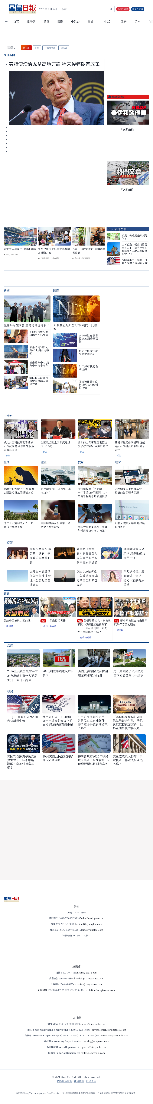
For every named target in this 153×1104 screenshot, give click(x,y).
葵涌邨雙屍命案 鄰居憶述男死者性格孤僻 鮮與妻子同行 (130, 446)
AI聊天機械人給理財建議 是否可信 (130, 525)
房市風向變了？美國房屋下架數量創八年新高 (128, 673)
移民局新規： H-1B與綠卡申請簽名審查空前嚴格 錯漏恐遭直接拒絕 (57, 720)
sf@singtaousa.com (86, 972)
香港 (119, 455)
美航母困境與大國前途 (17, 620)
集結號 (52, 626)
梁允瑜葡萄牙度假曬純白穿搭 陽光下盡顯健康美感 (133, 578)
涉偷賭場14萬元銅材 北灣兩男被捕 (39, 350)
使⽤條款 (79, 1081)
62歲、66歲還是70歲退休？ (134, 237)
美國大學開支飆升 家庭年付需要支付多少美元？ (92, 528)
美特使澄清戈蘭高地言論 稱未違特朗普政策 (54, 64)
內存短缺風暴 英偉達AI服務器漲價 (88, 338)
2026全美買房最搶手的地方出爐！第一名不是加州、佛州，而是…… (22, 675)
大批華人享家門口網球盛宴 (20, 249)
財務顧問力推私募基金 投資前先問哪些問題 (129, 490)
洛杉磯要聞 (85, 258)
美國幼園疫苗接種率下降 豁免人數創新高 (55, 525)
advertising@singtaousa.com (88, 978)
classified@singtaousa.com (88, 984)
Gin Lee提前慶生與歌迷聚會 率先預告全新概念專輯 (87, 578)
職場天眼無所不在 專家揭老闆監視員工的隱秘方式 (19, 490)
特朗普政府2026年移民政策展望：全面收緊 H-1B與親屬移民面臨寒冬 (93, 760)
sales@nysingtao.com (92, 918)
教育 (81, 462)
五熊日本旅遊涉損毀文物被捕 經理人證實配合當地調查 (40, 578)
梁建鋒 (9, 626)
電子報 (31, 21)
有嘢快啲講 (85, 637)
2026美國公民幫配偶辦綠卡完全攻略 (57, 758)
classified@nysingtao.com (88, 923)
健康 (44, 462)
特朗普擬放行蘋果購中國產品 (88, 352)
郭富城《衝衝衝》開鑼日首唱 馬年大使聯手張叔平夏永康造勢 (86, 555)
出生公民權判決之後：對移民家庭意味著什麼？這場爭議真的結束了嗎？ (93, 722)
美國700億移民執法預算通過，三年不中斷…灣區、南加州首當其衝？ (22, 761)
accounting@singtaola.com (94, 1041)
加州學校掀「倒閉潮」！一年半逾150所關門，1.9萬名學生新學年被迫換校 (92, 492)
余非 (45, 626)
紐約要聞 (14, 254)
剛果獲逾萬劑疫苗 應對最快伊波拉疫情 (88, 384)
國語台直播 (137, 9)
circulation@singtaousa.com (99, 990)
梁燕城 (120, 629)
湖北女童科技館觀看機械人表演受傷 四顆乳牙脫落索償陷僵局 (19, 446)
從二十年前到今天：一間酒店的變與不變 (18, 525)
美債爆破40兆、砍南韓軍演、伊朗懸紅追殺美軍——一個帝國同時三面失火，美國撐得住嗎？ (94, 626)
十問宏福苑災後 (53, 620)
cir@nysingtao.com (92, 929)
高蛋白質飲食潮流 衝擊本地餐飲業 (88, 250)
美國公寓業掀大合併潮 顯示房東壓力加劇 (94, 673)
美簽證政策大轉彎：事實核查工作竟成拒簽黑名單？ (128, 760)
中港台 (75, 21)
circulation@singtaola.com (114, 1035)
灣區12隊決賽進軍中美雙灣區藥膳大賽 (54, 250)
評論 (7, 593)
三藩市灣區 (44, 258)
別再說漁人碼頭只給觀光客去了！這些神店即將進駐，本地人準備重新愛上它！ (134, 249)
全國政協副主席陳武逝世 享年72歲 (55, 444)
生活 (7, 462)
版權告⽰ (91, 1081)
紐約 (7, 254)
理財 (118, 462)
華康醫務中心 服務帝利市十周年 (39, 364)
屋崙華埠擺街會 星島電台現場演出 (26, 325)
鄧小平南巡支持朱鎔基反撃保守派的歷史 (130, 622)
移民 (10, 691)
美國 (46, 21)
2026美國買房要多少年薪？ (58, 673)
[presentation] (56, 98)
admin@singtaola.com (93, 1023)
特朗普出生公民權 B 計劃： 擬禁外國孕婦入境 (135, 261)
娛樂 (124, 21)
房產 (137, 21)
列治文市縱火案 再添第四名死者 (38, 333)
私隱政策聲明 (64, 1081)
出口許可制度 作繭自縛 (88, 368)
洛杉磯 (77, 258)
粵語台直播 (123, 9)
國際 (60, 21)
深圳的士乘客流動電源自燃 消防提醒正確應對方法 (93, 444)
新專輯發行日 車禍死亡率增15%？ (56, 490)
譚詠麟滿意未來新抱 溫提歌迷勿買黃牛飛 (134, 553)
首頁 (16, 21)
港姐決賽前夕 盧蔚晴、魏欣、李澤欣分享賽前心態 (40, 555)
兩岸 (8, 455)
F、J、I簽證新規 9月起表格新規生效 (22, 718)
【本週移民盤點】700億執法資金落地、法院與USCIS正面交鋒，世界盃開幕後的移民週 (128, 722)
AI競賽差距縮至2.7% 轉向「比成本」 (75, 327)
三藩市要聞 (55, 258)
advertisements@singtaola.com (109, 1029)
